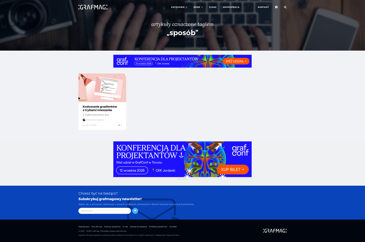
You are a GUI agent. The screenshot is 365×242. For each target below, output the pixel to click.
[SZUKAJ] (285, 7)
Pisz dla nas (96, 226)
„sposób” (182, 32)
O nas (213, 7)
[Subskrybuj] (135, 211)
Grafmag (95, 231)
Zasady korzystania (138, 226)
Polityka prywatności (158, 226)
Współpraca (231, 7)
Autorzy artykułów (112, 226)
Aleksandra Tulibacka (95, 120)
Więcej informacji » (173, 235)
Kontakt (263, 7)
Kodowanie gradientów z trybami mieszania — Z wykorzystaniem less (102, 101)
